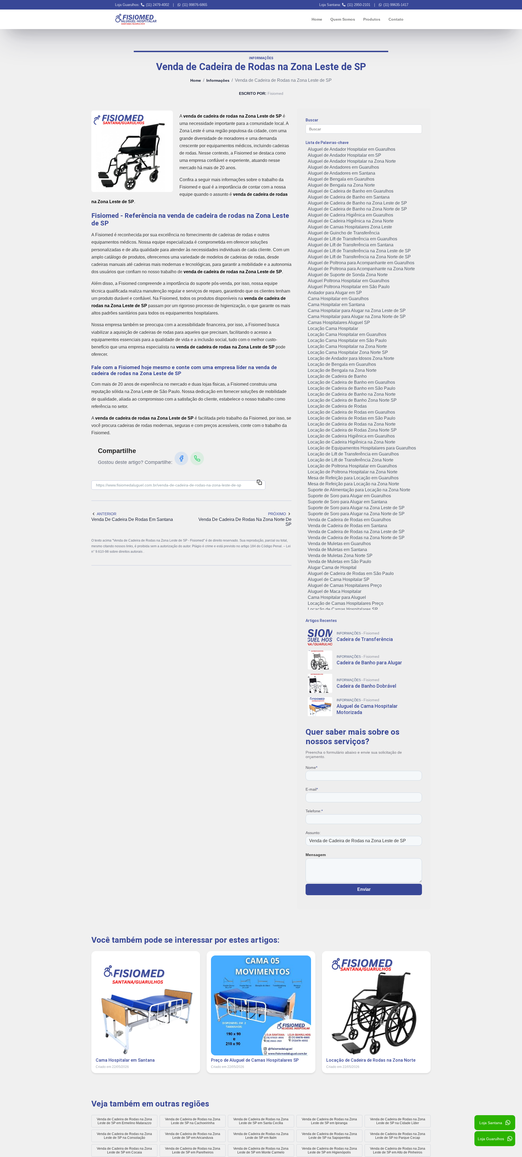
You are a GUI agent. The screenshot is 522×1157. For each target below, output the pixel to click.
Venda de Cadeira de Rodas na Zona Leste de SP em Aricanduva (192, 1136)
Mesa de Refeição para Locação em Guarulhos (353, 478)
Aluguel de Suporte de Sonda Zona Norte (348, 274)
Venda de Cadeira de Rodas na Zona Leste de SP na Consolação (124, 1136)
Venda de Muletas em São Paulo (339, 561)
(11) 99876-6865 (194, 5)
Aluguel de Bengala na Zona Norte (341, 185)
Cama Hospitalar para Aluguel (337, 597)
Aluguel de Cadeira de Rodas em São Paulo (351, 573)
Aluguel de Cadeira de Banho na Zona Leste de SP (357, 203)
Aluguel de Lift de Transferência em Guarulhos (352, 239)
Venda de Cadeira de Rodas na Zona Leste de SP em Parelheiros (192, 1150)
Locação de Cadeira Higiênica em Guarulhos (351, 436)
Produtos (371, 19)
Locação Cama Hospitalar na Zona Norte (347, 346)
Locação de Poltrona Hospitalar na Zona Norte (352, 472)
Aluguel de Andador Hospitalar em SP (344, 155)
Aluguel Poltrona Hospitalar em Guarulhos (348, 280)
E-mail (312, 789)
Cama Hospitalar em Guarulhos (338, 298)
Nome (311, 767)
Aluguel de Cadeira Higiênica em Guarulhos (350, 215)
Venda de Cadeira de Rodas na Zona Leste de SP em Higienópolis (329, 1150)
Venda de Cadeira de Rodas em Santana (347, 525)
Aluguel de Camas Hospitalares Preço (345, 585)
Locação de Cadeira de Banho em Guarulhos (351, 382)
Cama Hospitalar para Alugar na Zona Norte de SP (357, 316)
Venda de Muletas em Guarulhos (339, 543)
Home (317, 19)
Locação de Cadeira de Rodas (337, 406)
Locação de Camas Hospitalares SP (343, 609)
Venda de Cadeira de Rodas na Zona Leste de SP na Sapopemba (329, 1136)
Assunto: (313, 833)
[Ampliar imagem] (132, 151)
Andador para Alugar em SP (335, 292)
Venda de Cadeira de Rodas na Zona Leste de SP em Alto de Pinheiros (397, 1150)
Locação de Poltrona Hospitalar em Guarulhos (352, 466)
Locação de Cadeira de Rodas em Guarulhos (351, 412)
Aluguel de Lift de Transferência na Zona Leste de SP (359, 251)
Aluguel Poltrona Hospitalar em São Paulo (349, 286)
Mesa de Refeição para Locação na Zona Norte (353, 484)
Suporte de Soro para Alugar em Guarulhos (349, 495)
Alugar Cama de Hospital (332, 567)
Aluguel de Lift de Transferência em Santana (350, 245)
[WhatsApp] (197, 458)
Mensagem (316, 855)
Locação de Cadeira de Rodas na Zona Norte (352, 424)
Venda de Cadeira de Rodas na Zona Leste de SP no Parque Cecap (397, 1136)
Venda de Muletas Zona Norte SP (340, 555)
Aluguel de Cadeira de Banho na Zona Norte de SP (357, 209)
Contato (396, 19)
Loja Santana (490, 1123)
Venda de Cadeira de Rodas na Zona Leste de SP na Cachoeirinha (192, 1121)
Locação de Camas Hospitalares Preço (345, 603)
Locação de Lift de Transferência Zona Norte (350, 460)
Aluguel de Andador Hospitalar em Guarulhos (351, 149)
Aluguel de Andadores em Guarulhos (343, 167)
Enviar (364, 889)
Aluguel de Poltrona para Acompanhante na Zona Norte (361, 268)
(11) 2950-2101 (358, 5)
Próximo (277, 514)
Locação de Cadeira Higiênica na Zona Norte (351, 442)
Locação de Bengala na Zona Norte (342, 370)
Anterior (106, 514)
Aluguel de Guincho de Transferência (344, 233)
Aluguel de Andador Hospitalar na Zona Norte (352, 161)
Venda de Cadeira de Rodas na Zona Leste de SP (356, 531)
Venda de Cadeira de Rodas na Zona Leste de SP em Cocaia (124, 1150)
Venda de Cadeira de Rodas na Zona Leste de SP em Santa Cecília (260, 1121)
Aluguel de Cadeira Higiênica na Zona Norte (351, 221)
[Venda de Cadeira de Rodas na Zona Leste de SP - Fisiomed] (136, 19)
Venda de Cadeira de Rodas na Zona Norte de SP (356, 537)
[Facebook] (181, 458)
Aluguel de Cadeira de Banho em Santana (349, 197)
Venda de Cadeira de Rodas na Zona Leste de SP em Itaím (260, 1136)
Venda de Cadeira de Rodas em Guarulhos (349, 519)
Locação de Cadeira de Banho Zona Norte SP (352, 400)
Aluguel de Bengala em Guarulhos (341, 179)
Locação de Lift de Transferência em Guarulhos (353, 454)
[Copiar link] (259, 483)
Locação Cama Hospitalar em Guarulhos (347, 334)
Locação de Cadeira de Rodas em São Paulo (351, 418)
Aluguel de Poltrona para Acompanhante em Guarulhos (361, 262)
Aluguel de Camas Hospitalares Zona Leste (350, 227)
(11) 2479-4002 (157, 5)
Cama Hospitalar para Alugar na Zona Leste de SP (357, 310)
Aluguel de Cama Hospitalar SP (338, 579)
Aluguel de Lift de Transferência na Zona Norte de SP (359, 256)
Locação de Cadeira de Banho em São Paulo (351, 388)
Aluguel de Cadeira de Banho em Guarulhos (350, 191)
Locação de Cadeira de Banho (337, 376)
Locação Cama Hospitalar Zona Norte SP (348, 352)
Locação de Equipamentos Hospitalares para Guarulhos (362, 448)
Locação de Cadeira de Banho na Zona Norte (352, 394)
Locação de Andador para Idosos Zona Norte (351, 358)
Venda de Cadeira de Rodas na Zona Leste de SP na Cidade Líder (397, 1121)
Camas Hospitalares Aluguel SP (339, 322)
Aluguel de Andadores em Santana (341, 173)
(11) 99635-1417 (395, 5)
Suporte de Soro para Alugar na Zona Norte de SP (356, 513)
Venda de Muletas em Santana (337, 549)
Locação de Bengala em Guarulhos (342, 364)
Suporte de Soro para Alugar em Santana (347, 501)
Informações (217, 80)
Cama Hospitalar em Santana (336, 304)
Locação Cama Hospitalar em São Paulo (347, 340)
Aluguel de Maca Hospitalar (334, 591)
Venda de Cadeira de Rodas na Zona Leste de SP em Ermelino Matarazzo (124, 1121)
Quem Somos (342, 19)
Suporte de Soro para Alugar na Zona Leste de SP (356, 507)
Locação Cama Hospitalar (333, 328)
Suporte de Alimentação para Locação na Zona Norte (359, 490)
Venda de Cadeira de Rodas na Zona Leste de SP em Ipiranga (329, 1121)
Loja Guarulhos (491, 1139)
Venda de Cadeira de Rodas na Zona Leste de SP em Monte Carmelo (260, 1150)
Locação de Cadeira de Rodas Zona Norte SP (352, 430)
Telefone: (314, 811)
